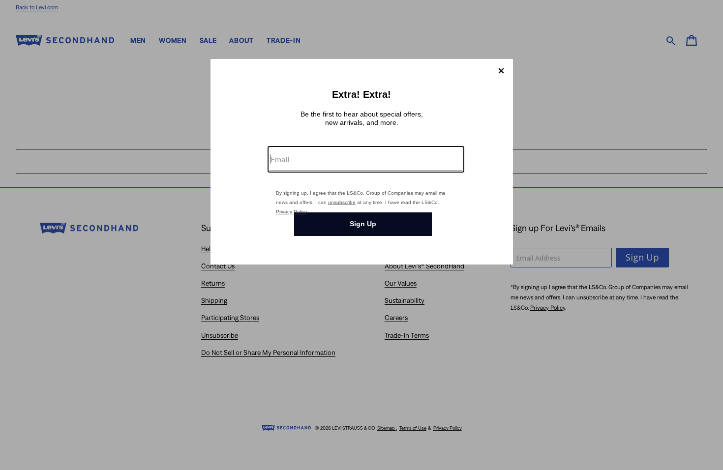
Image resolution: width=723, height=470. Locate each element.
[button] (501, 71)
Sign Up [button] (363, 224)
